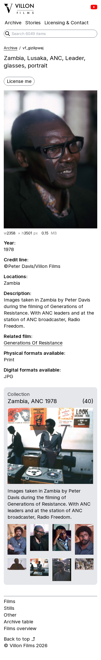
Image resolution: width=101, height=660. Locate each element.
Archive (10, 48)
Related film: (18, 336)
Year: (10, 243)
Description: (17, 293)
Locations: (15, 276)
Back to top (19, 639)
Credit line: (16, 260)
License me (19, 81)
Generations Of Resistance (33, 343)
